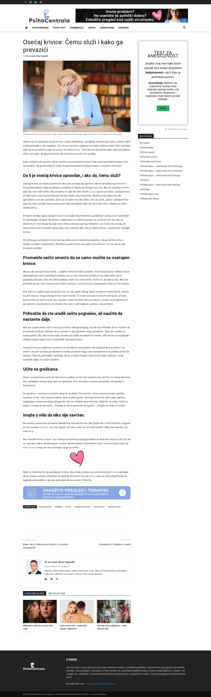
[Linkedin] (35, 2)
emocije (32, 447)
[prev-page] (25, 635)
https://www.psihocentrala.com (57, 566)
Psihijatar (145, 142)
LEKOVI (92, 27)
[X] (52, 525)
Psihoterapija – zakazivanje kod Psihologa (161, 166)
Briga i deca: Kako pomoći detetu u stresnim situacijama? (45, 546)
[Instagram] (30, 2)
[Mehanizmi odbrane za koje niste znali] (40, 611)
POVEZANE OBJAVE (34, 593)
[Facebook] (25, 2)
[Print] (95, 525)
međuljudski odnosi (82, 507)
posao (92, 191)
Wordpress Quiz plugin (177, 129)
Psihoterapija (146, 147)
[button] (184, 27)
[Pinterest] (59, 525)
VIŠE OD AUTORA (56, 593)
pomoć (92, 476)
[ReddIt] (81, 525)
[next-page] (30, 635)
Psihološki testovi (148, 156)
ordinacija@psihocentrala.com (100, 683)
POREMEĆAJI (77, 27)
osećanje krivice (114, 507)
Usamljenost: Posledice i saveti (115, 544)
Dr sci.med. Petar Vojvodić (37, 56)
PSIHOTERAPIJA (40, 27)
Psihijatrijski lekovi (149, 198)
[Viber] (109, 525)
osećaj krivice (99, 507)
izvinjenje (58, 507)
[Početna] (26, 27)
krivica (68, 507)
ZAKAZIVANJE (107, 27)
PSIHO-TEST (59, 27)
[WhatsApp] (66, 525)
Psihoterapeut (147, 152)
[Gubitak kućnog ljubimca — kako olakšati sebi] (114, 611)
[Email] (88, 525)
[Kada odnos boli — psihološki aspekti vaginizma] (77, 611)
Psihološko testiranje (150, 161)
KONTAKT (124, 27)
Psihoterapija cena (149, 193)
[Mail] (40, 2)
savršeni (43, 427)
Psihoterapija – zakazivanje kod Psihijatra (161, 170)
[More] (116, 525)
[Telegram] (102, 525)
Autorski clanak (45, 507)
